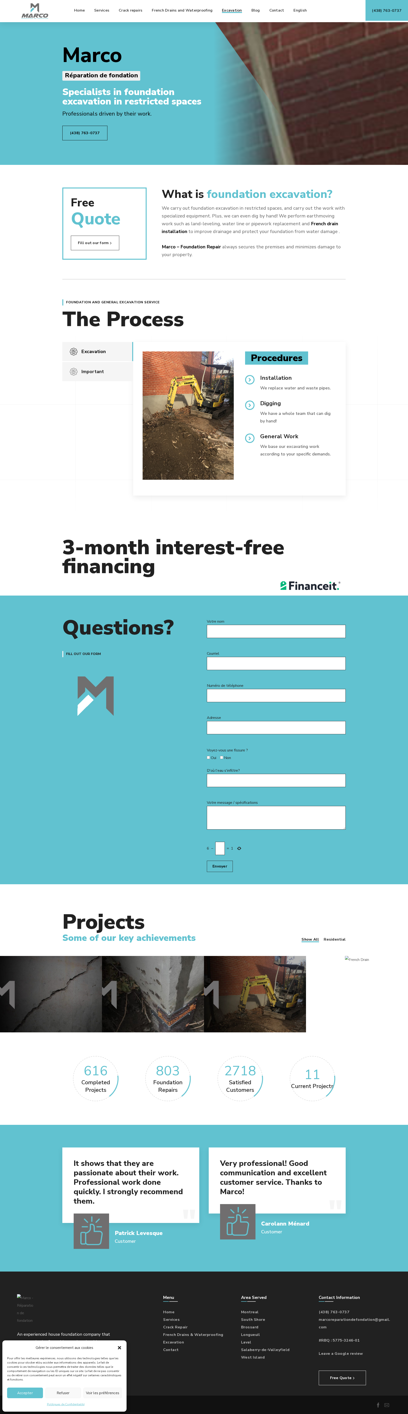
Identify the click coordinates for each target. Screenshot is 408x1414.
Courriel (213, 653)
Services (171, 1319)
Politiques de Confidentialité (66, 1404)
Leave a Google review (341, 1353)
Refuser (63, 1393)
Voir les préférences (102, 1393)
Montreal (250, 1312)
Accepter (25, 1393)
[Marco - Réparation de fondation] (34, 11)
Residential (335, 939)
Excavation (173, 1342)
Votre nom (215, 621)
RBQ (325, 1340)
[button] (119, 1347)
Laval (246, 1342)
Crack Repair (175, 1327)
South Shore (253, 1319)
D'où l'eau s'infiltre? (223, 770)
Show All (310, 939)
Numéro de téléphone (225, 685)
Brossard (250, 1327)
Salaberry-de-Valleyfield (265, 1349)
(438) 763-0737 (334, 1312)
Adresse (214, 717)
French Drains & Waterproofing (193, 1334)
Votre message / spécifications (232, 802)
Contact (171, 1349)
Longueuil (250, 1334)
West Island (253, 1357)
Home (168, 1312)
